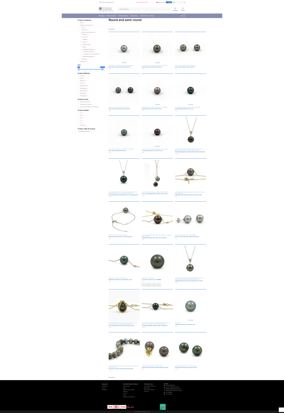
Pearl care (146, 391)
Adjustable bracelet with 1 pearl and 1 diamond (154, 237)
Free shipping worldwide (142, 2)
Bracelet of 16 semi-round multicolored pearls (121, 368)
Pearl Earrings (192, 235)
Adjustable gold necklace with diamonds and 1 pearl (189, 280)
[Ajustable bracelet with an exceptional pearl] (124, 218)
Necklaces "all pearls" (89, 51)
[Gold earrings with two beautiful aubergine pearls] (157, 348)
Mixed (82, 78)
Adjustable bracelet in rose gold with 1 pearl (120, 279)
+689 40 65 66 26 (102, 2)
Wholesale (84, 59)
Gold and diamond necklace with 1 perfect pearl (121, 325)
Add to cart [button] (190, 72)
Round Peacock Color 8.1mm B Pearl (151, 108)
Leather (83, 75)
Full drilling (145, 285)
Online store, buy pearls (86, 25)
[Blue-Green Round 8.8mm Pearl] (124, 132)
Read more (124, 72)
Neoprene (83, 80)
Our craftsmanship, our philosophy (150, 386)
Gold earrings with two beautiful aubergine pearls (155, 367)
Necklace (85, 39)
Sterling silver (84, 88)
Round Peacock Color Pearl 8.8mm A (152, 67)
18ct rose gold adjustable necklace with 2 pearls (155, 193)
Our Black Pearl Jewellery (181, 149)
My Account (175, 10)
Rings (85, 47)
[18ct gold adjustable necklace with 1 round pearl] (157, 306)
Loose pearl (111, 65)
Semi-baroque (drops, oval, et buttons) (89, 106)
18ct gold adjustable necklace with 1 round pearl (155, 325)
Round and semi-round (86, 104)
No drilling (157, 285)
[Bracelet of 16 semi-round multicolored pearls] (124, 348)
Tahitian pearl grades (149, 389)
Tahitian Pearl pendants (89, 56)
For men (85, 36)
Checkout (183, 10)
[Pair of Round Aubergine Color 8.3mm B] (124, 90)
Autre (82, 22)
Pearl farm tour (148, 384)
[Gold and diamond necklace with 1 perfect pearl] (124, 306)
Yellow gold (83, 95)
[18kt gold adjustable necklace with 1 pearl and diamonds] (190, 132)
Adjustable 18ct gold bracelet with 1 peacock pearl (188, 194)
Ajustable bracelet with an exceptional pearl (120, 236)
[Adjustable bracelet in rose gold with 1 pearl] (124, 261)
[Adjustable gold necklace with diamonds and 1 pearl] (190, 261)
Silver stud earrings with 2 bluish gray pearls (187, 236)
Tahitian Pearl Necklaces (195, 149)
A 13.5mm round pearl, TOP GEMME (151, 279)
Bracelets (191, 192)
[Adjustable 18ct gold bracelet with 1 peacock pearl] (190, 175)
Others (85, 41)
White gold (83, 93)
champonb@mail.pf (110, 2)
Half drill (151, 285)
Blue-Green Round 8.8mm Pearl (117, 150)
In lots (176, 65)
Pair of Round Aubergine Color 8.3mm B (119, 108)
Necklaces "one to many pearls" (91, 54)
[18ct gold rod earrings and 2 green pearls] (190, 348)
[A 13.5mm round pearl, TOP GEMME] (157, 261)
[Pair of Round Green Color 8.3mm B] (190, 48)
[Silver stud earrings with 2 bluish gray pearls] (190, 218)
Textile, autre (84, 90)
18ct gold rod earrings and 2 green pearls (186, 367)
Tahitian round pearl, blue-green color (185, 324)
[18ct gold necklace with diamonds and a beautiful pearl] (124, 175)
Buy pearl (105, 384)
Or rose (82, 83)
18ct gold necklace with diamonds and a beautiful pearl (123, 194)
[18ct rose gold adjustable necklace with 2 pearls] (157, 175)
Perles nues (125, 65)
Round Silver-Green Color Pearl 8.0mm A (120, 67)
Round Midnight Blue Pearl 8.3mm (184, 108)
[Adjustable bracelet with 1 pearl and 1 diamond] (157, 218)
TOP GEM (83, 125)
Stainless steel (84, 85)
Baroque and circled (85, 101)
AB (81, 115)
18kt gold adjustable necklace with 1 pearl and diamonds (190, 151)
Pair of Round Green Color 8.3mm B (184, 67)
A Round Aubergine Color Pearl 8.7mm (152, 150)
